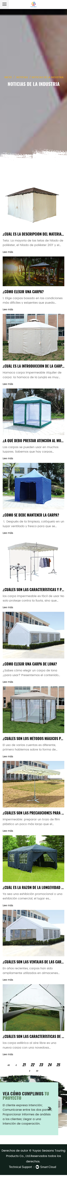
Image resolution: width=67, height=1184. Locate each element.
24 (49, 1064)
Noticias (22, 77)
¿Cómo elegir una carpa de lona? (30, 664)
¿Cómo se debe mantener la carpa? (31, 515)
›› (37, 1070)
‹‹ (8, 1064)
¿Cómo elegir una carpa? (23, 291)
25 (58, 1064)
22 (32, 1064)
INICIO (8, 77)
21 (24, 1064)
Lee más (8, 252)
